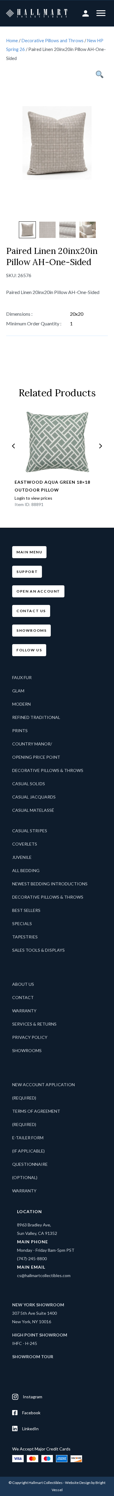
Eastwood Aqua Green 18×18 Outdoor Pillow (52, 485)
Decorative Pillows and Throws (52, 40)
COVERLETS (24, 843)
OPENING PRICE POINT (36, 757)
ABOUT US (23, 984)
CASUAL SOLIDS (28, 783)
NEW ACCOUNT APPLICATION (43, 1084)
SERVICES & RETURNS (34, 1023)
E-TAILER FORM (27, 1137)
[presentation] (13, 446)
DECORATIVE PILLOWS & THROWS (47, 770)
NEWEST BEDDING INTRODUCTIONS (50, 883)
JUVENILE (22, 857)
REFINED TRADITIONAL (36, 717)
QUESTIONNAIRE (30, 1164)
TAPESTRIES (25, 936)
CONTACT (23, 997)
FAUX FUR (22, 677)
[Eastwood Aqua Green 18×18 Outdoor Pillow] (57, 442)
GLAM (18, 690)
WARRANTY (24, 1010)
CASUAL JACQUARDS (34, 796)
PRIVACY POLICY (29, 1037)
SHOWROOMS (27, 1050)
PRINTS (20, 730)
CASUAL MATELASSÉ (33, 810)
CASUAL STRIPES (29, 830)
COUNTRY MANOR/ (32, 743)
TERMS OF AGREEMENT (36, 1111)
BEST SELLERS (26, 910)
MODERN (21, 704)
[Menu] (101, 13)
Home (12, 40)
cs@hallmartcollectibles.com (44, 1275)
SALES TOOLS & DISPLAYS (38, 950)
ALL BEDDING (26, 870)
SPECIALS (22, 923)
